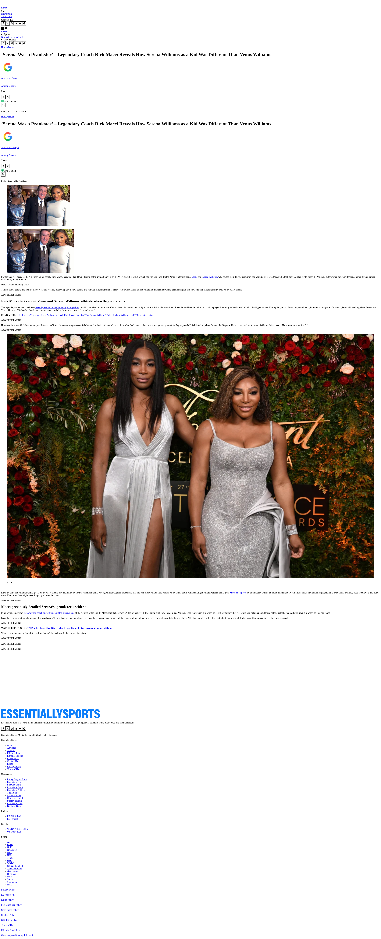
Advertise (11, 748)
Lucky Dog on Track (17, 779)
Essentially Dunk (15, 787)
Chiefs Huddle (14, 795)
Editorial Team (14, 753)
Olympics (11, 874)
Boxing (10, 844)
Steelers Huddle (14, 800)
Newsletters (6, 13)
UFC (9, 860)
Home (4, 47)
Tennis (11, 47)
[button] (9, 587)
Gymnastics (12, 871)
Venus (194, 277)
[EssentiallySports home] (50, 717)
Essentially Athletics (16, 790)
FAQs (10, 764)
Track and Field (14, 868)
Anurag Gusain (8, 86)
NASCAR (12, 850)
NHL (9, 884)
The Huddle (12, 792)
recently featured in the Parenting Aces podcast (57, 307)
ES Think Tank (14, 816)
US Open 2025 (14, 831)
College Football (15, 866)
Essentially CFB (14, 803)
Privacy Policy (14, 766)
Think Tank (6, 16)
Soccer (10, 879)
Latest (4, 7)
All (8, 842)
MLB (9, 876)
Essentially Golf (14, 782)
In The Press (13, 758)
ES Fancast (12, 819)
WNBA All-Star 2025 (17, 829)
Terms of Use (13, 769)
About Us (11, 745)
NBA (9, 852)
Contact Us (12, 761)
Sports (7, 34)
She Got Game (14, 784)
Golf (9, 847)
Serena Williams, (210, 277)
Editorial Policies (15, 756)
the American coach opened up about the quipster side (48, 613)
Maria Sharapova (238, 592)
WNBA (11, 863)
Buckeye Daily (14, 806)
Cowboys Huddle (15, 798)
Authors (11, 750)
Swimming (12, 882)
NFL (9, 855)
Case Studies (10, 39)
